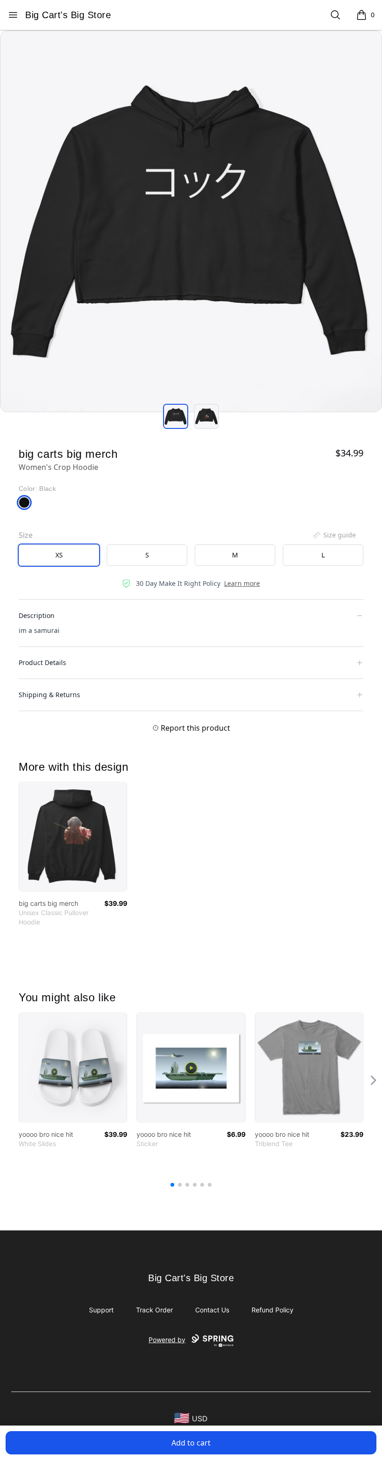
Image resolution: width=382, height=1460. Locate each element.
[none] (334, 535)
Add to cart (191, 1443)
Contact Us (212, 1310)
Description (37, 615)
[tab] (175, 416)
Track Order (154, 1310)
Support (101, 1310)
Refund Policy (272, 1310)
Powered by (167, 1340)
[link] (73, 836)
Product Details (42, 662)
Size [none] (26, 535)
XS (59, 554)
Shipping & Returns (49, 694)
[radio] (59, 555)
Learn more (242, 583)
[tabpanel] (191, 221)
